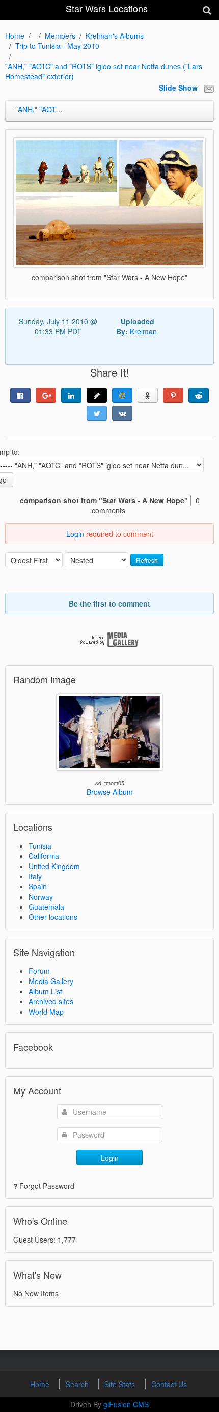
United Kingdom (54, 866)
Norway (41, 896)
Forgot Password (46, 1185)
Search (78, 1384)
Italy (35, 876)
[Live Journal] (97, 395)
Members (60, 36)
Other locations (53, 917)
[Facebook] (20, 395)
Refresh (147, 560)
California (44, 856)
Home (14, 36)
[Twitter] (97, 413)
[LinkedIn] (71, 395)
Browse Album (110, 792)
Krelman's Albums (115, 36)
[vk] (122, 413)
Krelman (143, 331)
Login (75, 534)
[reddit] (198, 395)
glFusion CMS (126, 1404)
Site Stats (120, 1384)
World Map (46, 1011)
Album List (45, 991)
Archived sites (51, 1001)
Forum (39, 971)
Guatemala (46, 907)
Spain (38, 886)
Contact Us (169, 1384)
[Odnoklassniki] (148, 395)
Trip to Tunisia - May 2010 (57, 46)
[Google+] (46, 395)
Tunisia (40, 846)
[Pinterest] (173, 395)
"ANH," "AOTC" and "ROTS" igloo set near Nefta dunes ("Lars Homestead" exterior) (103, 71)
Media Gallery (51, 981)
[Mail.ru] (122, 395)
